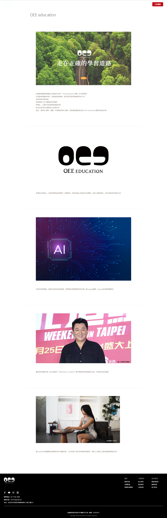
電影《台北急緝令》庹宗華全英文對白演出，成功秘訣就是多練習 (70, 367)
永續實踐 (51, 4)
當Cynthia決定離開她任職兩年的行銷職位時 (59, 446)
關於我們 (38, 4)
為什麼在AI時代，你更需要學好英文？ (55, 284)
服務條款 (154, 484)
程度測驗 (75, 4)
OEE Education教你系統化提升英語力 (55, 188)
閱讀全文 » (39, 115)
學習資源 (86, 4)
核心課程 (62, 4)
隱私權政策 (155, 482)
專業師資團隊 (128, 487)
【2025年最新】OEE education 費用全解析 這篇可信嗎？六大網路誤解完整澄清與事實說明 (83, 89)
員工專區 (154, 487)
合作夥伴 (108, 4)
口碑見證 (97, 4)
